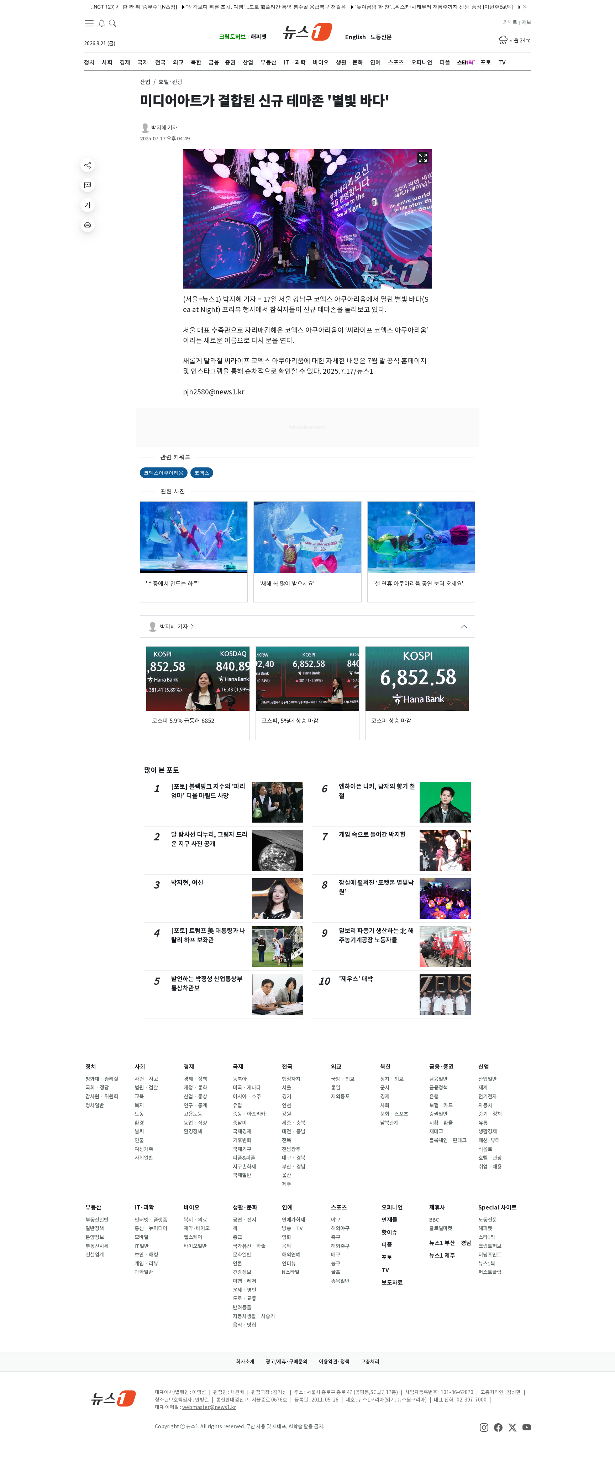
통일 (335, 1087)
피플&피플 (244, 1158)
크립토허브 (232, 37)
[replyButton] (87, 185)
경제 (189, 1067)
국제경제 (242, 1131)
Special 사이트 (497, 1207)
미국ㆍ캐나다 (247, 1087)
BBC (434, 1220)
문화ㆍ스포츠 (394, 1114)
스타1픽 (486, 1237)
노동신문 (381, 37)
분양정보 (94, 1237)
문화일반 (242, 1255)
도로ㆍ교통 (244, 1298)
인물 (139, 1140)
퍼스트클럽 (489, 1272)
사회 (140, 1067)
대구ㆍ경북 (293, 1158)
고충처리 (370, 1361)
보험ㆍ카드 (441, 1105)
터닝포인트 (489, 1255)
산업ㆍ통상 (195, 1096)
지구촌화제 (244, 1167)
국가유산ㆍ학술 (249, 1246)
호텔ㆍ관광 (490, 1158)
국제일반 (242, 1175)
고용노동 (193, 1114)
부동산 (93, 1207)
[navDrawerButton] (89, 23)
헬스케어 (193, 1237)
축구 (335, 1237)
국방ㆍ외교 (342, 1079)
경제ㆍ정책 (195, 1079)
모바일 (141, 1237)
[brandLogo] (307, 31)
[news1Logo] (113, 1398)
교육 (139, 1096)
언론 (237, 1263)
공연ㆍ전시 (244, 1220)
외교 (336, 1067)
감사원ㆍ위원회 (101, 1096)
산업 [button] (145, 82)
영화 (286, 1237)
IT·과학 (144, 1207)
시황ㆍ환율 (441, 1123)
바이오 (192, 1207)
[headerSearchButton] (112, 22)
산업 (483, 1067)
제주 (286, 1184)
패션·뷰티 (489, 1140)
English (355, 37)
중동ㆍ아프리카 (249, 1114)
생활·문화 (245, 1207)
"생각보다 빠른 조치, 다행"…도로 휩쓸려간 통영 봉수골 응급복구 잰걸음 (234, 7)
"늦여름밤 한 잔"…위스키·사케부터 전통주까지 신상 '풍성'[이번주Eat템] (402, 7)
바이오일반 (195, 1246)
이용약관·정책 (334, 1361)
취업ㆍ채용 (490, 1167)
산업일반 (487, 1079)
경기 (286, 1096)
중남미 (240, 1123)
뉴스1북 (486, 1263)
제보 (526, 22)
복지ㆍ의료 (195, 1220)
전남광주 (291, 1149)
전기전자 (487, 1096)
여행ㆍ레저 (244, 1281)
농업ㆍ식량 (195, 1123)
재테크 (436, 1131)
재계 (483, 1087)
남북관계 (389, 1123)
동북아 (240, 1079)
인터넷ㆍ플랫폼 (151, 1220)
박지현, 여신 (187, 883)
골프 (335, 1272)
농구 (335, 1263)
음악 (286, 1246)
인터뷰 (289, 1263)
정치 (90, 1067)
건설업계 (94, 1255)
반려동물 (242, 1307)
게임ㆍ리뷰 (146, 1263)
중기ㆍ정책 (490, 1114)
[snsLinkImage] (484, 1427)
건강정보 (242, 1272)
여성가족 (144, 1149)
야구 (335, 1220)
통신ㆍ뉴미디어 (151, 1228)
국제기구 (242, 1149)
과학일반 (144, 1272)
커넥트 (510, 22)
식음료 (485, 1149)
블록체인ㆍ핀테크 (448, 1140)
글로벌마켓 (440, 1228)
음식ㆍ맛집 (244, 1325)
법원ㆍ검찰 (146, 1087)
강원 (286, 1114)
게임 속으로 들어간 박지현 (372, 834)
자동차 (485, 1105)
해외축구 (340, 1246)
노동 (139, 1114)
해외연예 (291, 1255)
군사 (384, 1087)
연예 (287, 1207)
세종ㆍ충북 (293, 1123)
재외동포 (340, 1096)
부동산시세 (97, 1246)
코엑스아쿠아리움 (164, 473)
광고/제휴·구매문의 (287, 1361)
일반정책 (94, 1228)
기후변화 (242, 1140)
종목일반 (340, 1281)
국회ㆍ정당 (97, 1087)
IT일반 (142, 1246)
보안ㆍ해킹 (146, 1255)
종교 (237, 1237)
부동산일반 (97, 1220)
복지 (139, 1105)
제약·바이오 (197, 1228)
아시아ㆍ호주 (247, 1096)
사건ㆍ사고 (146, 1079)
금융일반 (438, 1079)
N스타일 (290, 1272)
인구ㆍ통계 (195, 1105)
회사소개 (245, 1361)
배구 (335, 1255)
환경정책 (193, 1131)
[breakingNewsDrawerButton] (101, 22)
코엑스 (201, 473)
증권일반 (438, 1114)
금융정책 (438, 1087)
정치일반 (94, 1105)
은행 (433, 1096)
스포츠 (339, 1207)
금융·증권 (441, 1067)
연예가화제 (293, 1220)
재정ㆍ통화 (195, 1087)
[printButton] (87, 225)
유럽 (237, 1105)
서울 (286, 1087)
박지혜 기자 (164, 127)
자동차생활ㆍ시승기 (254, 1316)
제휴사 (437, 1207)
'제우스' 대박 (356, 979)
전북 (286, 1140)
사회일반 (144, 1158)
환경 (139, 1123)
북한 (385, 1067)
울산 (286, 1175)
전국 (287, 1067)
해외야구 (340, 1228)
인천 (286, 1105)
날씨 (139, 1131)
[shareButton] (87, 165)
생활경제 (487, 1131)
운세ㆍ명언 (244, 1290)
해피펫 (259, 37)
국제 (238, 1067)
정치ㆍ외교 (392, 1079)
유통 (483, 1123)
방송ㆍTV (292, 1228)
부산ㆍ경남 (293, 1167)
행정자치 (291, 1079)
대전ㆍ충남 (293, 1131)
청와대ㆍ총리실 (101, 1079)
